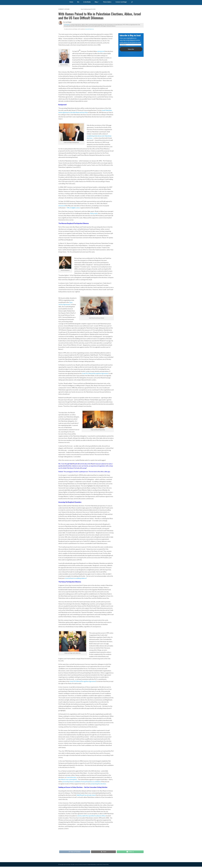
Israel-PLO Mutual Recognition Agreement (95, 373)
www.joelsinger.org (89, 29)
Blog (96, 2)
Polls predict (94, 213)
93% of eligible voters (73, 208)
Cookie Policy (99, 864)
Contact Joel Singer (121, 2)
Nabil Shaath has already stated (86, 795)
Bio (78, 2)
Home (71, 2)
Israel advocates (71, 777)
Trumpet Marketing (91, 864)
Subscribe (131, 49)
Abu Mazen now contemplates (67, 779)
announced (100, 51)
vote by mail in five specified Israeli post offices (91, 816)
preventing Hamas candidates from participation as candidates (81, 781)
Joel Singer (66, 24)
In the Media (87, 2)
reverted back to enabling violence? (76, 578)
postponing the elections (98, 784)
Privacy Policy (106, 864)
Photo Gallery (107, 2)
